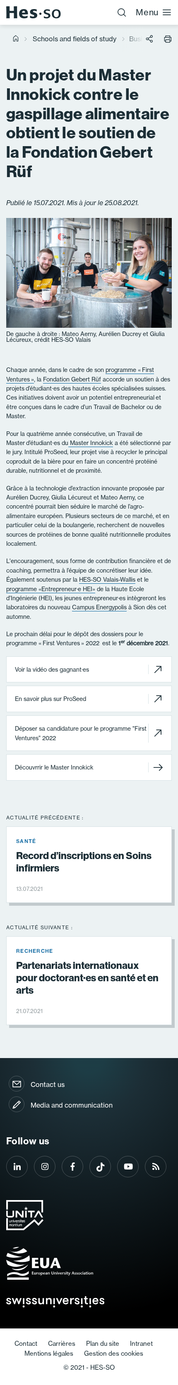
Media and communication (72, 1105)
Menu (147, 12)
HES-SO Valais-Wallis (107, 579)
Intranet (141, 1343)
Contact (25, 1343)
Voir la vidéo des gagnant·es (52, 669)
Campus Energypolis (99, 607)
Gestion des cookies (113, 1353)
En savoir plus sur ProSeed (50, 699)
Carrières (61, 1343)
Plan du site (102, 1343)
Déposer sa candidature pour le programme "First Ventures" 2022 (81, 733)
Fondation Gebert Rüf (72, 379)
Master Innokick (90, 443)
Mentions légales (48, 1353)
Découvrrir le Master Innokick (54, 767)
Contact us (48, 1084)
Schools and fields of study (74, 39)
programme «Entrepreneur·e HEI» (50, 589)
